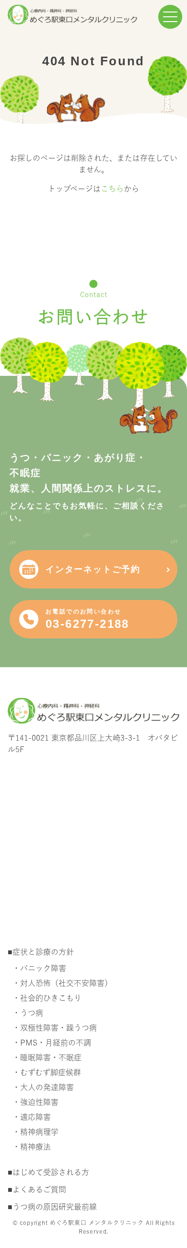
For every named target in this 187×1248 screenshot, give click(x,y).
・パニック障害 (39, 968)
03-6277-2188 (87, 619)
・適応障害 (31, 1117)
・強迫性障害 (35, 1102)
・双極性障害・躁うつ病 (54, 1028)
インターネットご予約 (93, 569)
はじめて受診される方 (50, 1172)
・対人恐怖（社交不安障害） (62, 983)
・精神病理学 (35, 1132)
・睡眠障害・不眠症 (47, 1057)
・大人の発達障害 (43, 1087)
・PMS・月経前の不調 (51, 1042)
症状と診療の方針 (43, 952)
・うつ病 (27, 1013)
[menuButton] (170, 17)
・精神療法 (31, 1147)
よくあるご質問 (39, 1189)
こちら (112, 188)
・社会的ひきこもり (47, 998)
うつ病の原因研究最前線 (54, 1207)
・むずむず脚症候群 (46, 1072)
